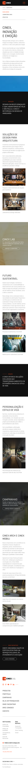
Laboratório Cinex (7, 14)
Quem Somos (6, 12)
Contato (6, 711)
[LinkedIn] (13, 684)
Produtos (6, 691)
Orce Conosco (8, 707)
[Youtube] (8, 684)
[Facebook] (6, 684)
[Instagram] (3, 684)
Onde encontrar (9, 704)
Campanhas (7, 697)
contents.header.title (7, 2)
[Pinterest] (11, 684)
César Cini (5, 17)
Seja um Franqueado (11, 701)
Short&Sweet (7, 767)
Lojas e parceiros (9, 659)
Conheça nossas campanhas (12, 508)
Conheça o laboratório (11, 248)
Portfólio (7, 694)
